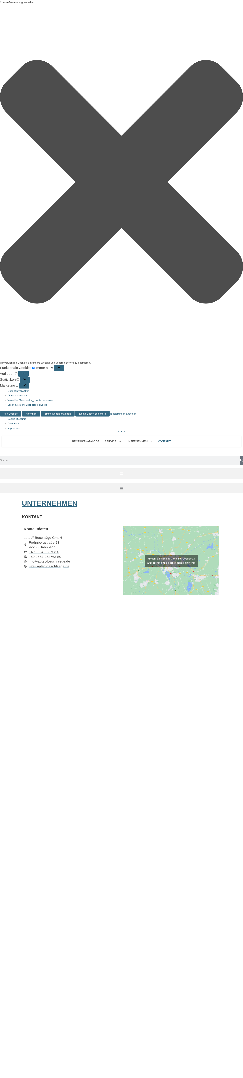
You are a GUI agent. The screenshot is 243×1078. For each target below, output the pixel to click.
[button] (121, 182)
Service (111, 441)
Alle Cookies (11, 413)
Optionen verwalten (18, 390)
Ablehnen (31, 413)
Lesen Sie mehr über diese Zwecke (27, 404)
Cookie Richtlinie (16, 418)
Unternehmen (137, 441)
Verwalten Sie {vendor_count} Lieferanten (30, 400)
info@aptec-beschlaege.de (49, 561)
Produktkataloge (85, 441)
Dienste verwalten (17, 395)
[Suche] (241, 460)
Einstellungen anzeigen (58, 413)
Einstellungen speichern (92, 413)
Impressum (13, 428)
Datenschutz (14, 423)
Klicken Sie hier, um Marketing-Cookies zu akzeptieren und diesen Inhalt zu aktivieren (171, 560)
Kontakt (164, 441)
